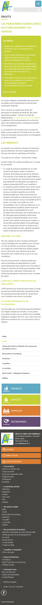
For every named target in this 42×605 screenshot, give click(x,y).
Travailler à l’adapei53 (11, 550)
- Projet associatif (7, 471)
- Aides (3, 509)
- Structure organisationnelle (12, 474)
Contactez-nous (13, 462)
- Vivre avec (5, 497)
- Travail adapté (7, 542)
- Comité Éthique (7, 577)
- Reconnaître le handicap (11, 514)
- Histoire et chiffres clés (10, 469)
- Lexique (4, 502)
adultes (16, 399)
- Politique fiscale (7, 565)
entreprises (18, 421)
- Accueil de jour (7, 540)
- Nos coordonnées (8, 572)
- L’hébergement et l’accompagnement (16, 535)
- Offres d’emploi (7, 552)
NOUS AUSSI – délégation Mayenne (16, 373)
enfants (16, 388)
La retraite (6, 368)
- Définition (5, 489)
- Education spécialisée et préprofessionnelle (18, 532)
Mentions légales (8, 582)
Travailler (6, 363)
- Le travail (5, 537)
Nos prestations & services (13, 529)
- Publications (6, 479)
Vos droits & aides (9, 507)
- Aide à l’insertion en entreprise (13, 562)
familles (16, 410)
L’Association (7, 466)
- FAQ (3, 499)
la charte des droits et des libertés (27, 118)
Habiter (5, 378)
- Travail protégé (7, 545)
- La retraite (5, 522)
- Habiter (4, 525)
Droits (4, 341)
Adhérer (10, 449)
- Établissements (7, 477)
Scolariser (6, 358)
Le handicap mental (10, 487)
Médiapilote (10, 602)
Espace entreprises (10, 557)
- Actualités (5, 482)
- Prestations (6, 560)
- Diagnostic (5, 492)
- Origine (4, 494)
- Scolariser (5, 517)
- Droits (4, 512)
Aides (4, 336)
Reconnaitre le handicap (11, 354)
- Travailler (5, 520)
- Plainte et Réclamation (10, 575)
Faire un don (11, 455)
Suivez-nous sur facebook (12, 587)
